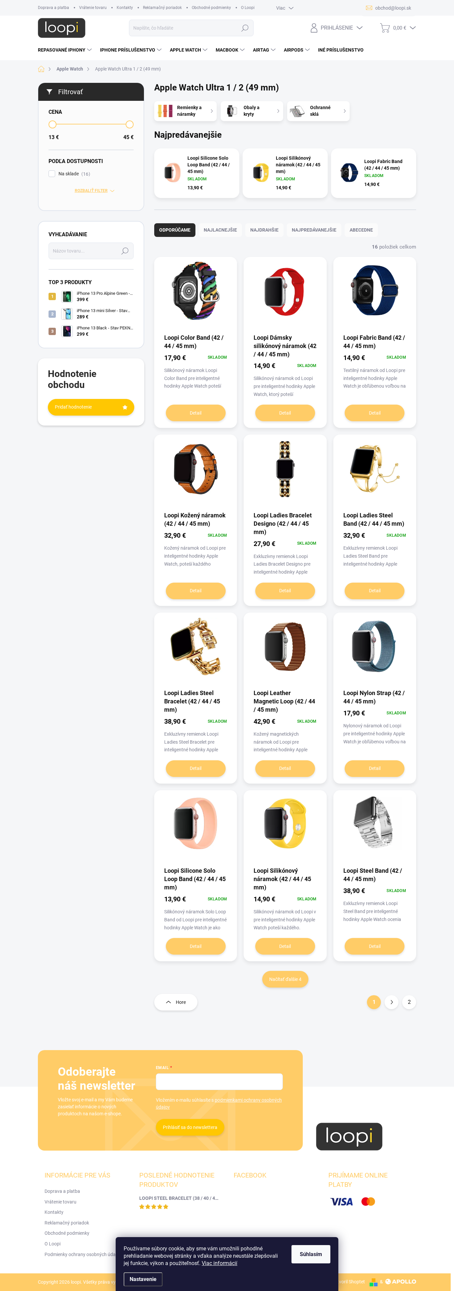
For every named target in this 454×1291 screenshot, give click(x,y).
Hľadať (245, 28)
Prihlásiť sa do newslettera (190, 1127)
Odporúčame (174, 230)
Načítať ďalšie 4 (285, 979)
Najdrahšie (264, 230)
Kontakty (125, 7)
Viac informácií (219, 1263)
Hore (181, 1002)
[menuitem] (65, 50)
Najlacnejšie (220, 230)
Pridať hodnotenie (73, 407)
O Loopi (248, 7)
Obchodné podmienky (211, 7)
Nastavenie (143, 1279)
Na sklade (73, 174)
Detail (195, 413)
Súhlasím (311, 1254)
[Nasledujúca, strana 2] (391, 1002)
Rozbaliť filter (91, 190)
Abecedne (361, 230)
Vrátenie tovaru (93, 7)
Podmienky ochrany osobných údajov (83, 1254)
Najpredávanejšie (314, 230)
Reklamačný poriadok (162, 7)
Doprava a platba (53, 7)
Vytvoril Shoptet (348, 1281)
